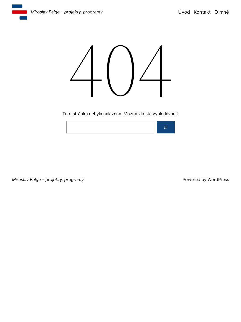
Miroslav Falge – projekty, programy (67, 11)
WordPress (218, 179)
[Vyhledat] (166, 127)
